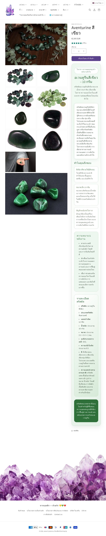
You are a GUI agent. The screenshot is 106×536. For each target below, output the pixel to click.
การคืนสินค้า (48, 514)
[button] (90, 10)
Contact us (58, 514)
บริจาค (84, 511)
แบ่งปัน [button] (76, 431)
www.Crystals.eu (49, 531)
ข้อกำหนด (21, 511)
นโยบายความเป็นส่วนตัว (35, 511)
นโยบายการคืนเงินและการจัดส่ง (57, 511)
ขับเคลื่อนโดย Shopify (60, 531)
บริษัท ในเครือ (75, 511)
